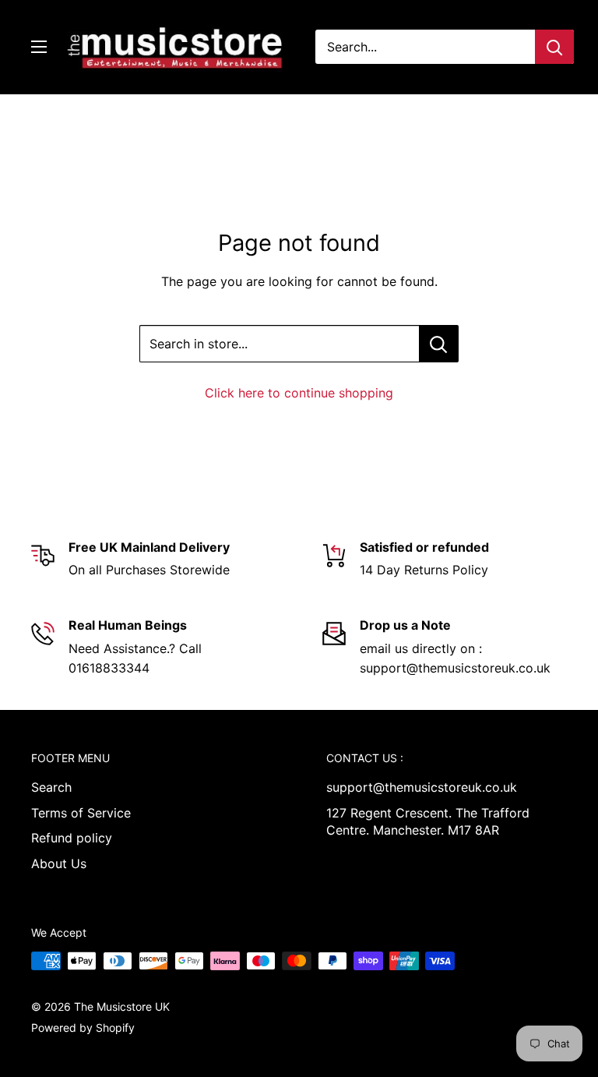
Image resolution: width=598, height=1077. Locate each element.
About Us (58, 863)
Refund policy (71, 838)
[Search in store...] (439, 343)
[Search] (554, 47)
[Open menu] (39, 47)
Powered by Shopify (83, 1027)
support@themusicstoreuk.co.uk (421, 787)
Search (51, 787)
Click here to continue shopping (299, 393)
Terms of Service (81, 813)
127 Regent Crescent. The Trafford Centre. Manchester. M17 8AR (427, 821)
